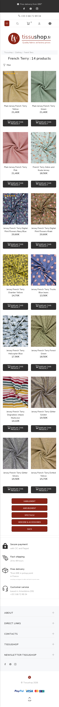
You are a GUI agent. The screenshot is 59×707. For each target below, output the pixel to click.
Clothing (18, 52)
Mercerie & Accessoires (29, 522)
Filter (9, 65)
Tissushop (8, 52)
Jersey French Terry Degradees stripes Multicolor (15, 414)
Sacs (29, 529)
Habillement (30, 501)
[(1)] (15, 86)
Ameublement (29, 508)
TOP (29, 701)
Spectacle (30, 515)
